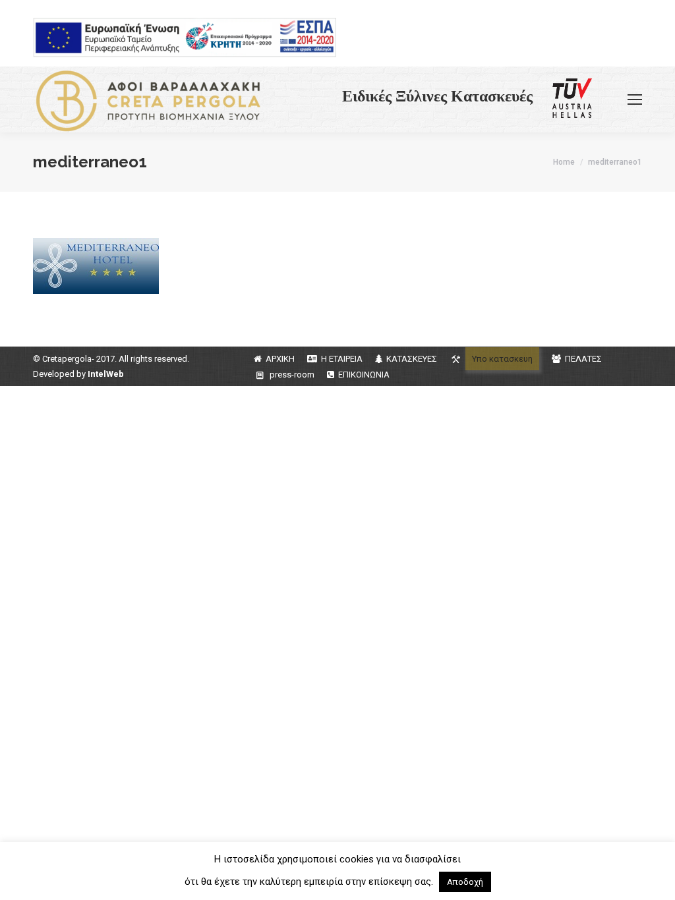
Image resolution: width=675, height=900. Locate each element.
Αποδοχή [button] (465, 882)
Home (564, 162)
